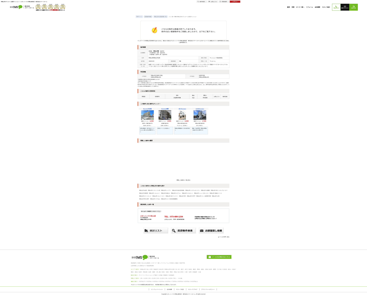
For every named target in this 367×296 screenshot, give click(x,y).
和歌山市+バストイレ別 (154, 190)
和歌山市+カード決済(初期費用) (169, 199)
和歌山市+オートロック (145, 196)
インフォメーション (157, 289)
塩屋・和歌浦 (143, 272)
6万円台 (168, 281)
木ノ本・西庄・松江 (182, 269)
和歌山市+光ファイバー (172, 196)
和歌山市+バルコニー (154, 193)
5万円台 (161, 281)
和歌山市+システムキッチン (192, 190)
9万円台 (187, 281)
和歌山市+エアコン (176, 193)
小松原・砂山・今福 (229, 269)
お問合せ (235, 1)
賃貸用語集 (150, 265)
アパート (141, 275)
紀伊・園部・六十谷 (215, 269)
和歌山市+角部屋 (143, 193)
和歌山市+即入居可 (144, 199)
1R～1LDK (143, 278)
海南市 (156, 269)
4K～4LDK (168, 278)
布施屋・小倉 (197, 272)
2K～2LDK (152, 278)
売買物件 (171, 275)
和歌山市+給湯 (143, 190)
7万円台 (174, 281)
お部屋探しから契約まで (138, 265)
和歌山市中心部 (169, 269)
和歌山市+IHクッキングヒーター (219, 190)
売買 (139, 263)
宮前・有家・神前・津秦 (169, 272)
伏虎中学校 (202, 75)
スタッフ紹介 (180, 289)
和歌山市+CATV (191, 196)
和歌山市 (143, 269)
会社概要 (169, 289)
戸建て (156, 275)
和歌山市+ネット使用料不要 (203, 196)
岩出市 (161, 269)
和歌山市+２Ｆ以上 (155, 199)
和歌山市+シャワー (166, 190)
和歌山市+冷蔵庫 (205, 190)
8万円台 (180, 281)
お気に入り (214, 1)
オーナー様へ (157, 263)
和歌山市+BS (182, 196)
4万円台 (155, 281)
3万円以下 (142, 281)
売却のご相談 (174, 263)
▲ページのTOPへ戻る (223, 237)
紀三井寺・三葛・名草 (185, 272)
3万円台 (149, 281)
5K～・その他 (178, 278)
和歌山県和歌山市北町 (154, 58)
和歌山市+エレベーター (158, 196)
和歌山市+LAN (215, 196)
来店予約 (182, 263)
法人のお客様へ (146, 263)
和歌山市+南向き (165, 193)
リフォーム (165, 263)
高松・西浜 (134, 272)
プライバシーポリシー (208, 289)
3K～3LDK (160, 278)
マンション (149, 275)
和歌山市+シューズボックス (201, 193)
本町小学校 (159, 75)
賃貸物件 (133, 263)
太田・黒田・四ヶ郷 (155, 272)
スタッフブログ (192, 289)
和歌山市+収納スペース (216, 193)
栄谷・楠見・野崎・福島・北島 (198, 269)
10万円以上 (194, 281)
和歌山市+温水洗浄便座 (178, 190)
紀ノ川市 (150, 269)
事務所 (166, 275)
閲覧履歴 (224, 1)
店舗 (160, 275)
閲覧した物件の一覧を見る (183, 180)
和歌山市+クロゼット (187, 193)
